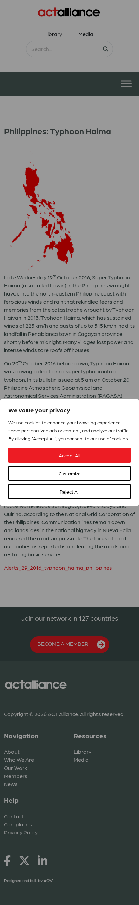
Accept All (69, 455)
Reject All (70, 491)
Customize (70, 473)
